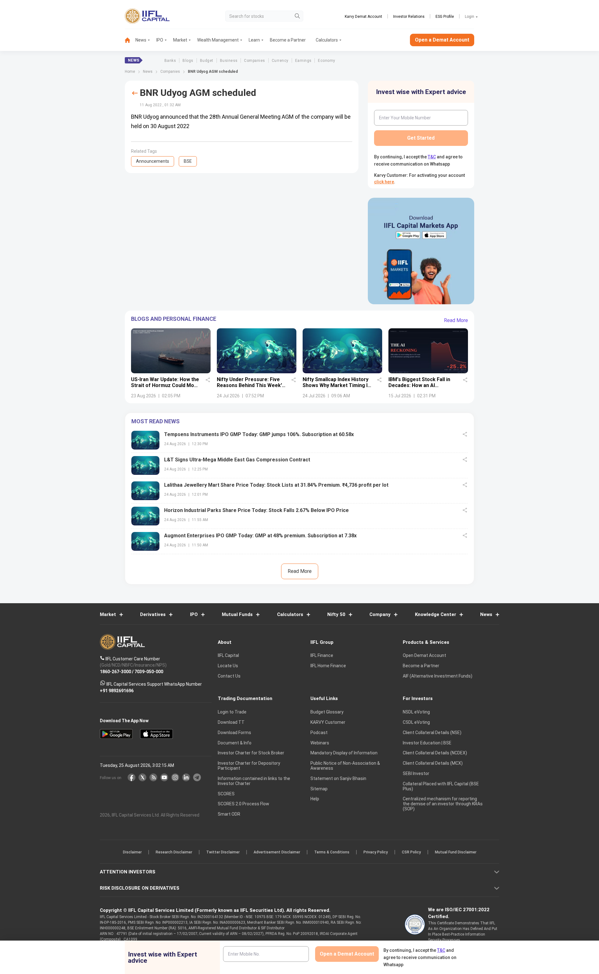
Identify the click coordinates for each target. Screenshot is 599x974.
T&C (266, 527)
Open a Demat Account (255, 509)
